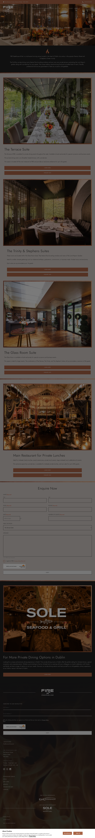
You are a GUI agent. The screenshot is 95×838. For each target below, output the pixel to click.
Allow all (78, 833)
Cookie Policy (33, 836)
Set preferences (67, 833)
